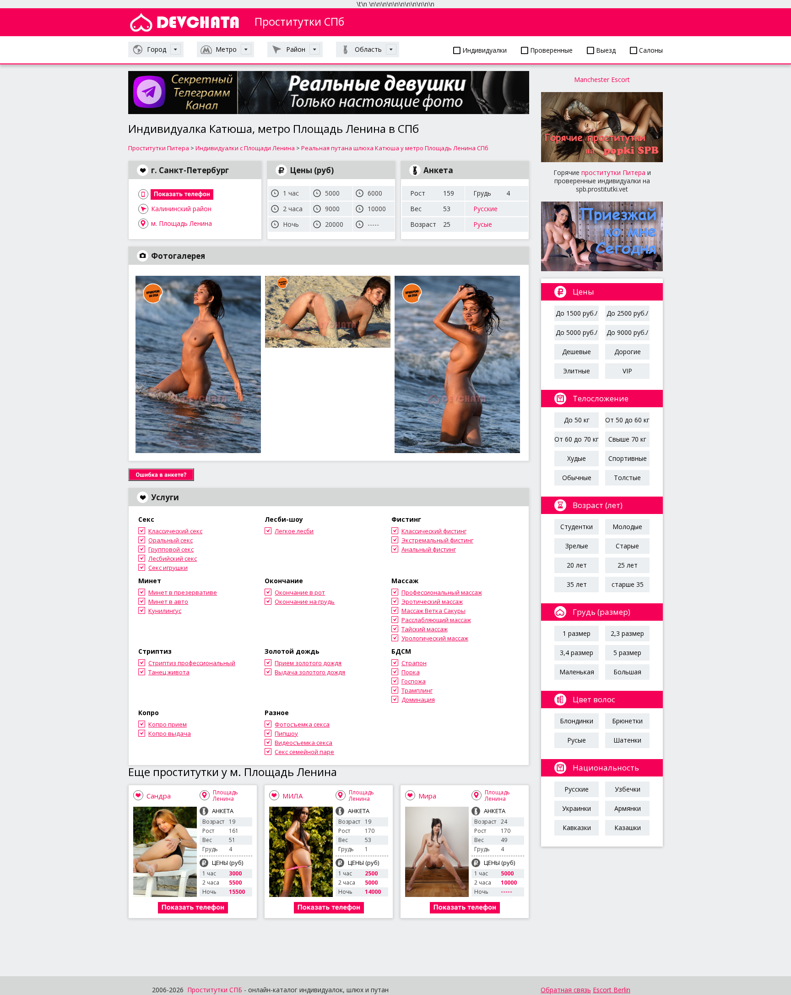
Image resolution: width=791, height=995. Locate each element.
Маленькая (576, 671)
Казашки (627, 827)
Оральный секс (170, 540)
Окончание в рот (300, 592)
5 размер (627, 652)
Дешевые (576, 351)
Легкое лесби (294, 531)
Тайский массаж (424, 629)
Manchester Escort (602, 79)
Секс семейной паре (304, 752)
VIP (627, 370)
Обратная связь (566, 989)
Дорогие (627, 351)
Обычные (576, 477)
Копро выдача (169, 733)
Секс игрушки (168, 567)
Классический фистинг (433, 531)
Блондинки (576, 720)
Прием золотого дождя (308, 663)
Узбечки (627, 789)
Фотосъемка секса (302, 724)
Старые (627, 545)
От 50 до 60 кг (627, 419)
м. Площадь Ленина (181, 223)
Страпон (414, 663)
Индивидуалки (484, 50)
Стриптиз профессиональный (191, 663)
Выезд (605, 50)
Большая (627, 671)
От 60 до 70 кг (576, 439)
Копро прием (167, 724)
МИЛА (292, 795)
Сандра (158, 795)
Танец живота (169, 672)
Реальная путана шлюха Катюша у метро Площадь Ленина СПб (394, 148)
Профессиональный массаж (441, 592)
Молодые (627, 526)
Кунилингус (164, 611)
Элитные (576, 370)
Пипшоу (286, 733)
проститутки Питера (613, 172)
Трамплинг (417, 690)
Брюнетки (627, 720)
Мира (427, 795)
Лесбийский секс (172, 558)
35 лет (577, 584)
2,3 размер (627, 633)
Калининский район (181, 208)
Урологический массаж (434, 638)
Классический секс (175, 531)
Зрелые (576, 545)
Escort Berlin (611, 989)
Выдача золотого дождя (310, 672)
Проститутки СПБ (214, 989)
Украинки (576, 808)
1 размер (577, 633)
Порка (410, 672)
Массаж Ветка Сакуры (433, 611)
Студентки (576, 526)
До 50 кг (577, 419)
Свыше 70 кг (627, 439)
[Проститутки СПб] (184, 22)
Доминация (418, 699)
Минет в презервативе (182, 592)
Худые (576, 458)
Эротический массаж (432, 601)
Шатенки (627, 740)
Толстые (627, 477)
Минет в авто (168, 601)
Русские (485, 208)
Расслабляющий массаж (436, 620)
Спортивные (627, 458)
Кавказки (577, 827)
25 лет (628, 565)
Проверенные (550, 50)
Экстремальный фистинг (437, 540)
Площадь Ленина (225, 795)
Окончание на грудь (305, 601)
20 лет (577, 565)
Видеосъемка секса (303, 742)
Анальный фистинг (428, 549)
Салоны (650, 50)
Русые (482, 224)
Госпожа (413, 681)
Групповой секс (171, 549)
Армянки (627, 808)
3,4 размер (576, 652)
